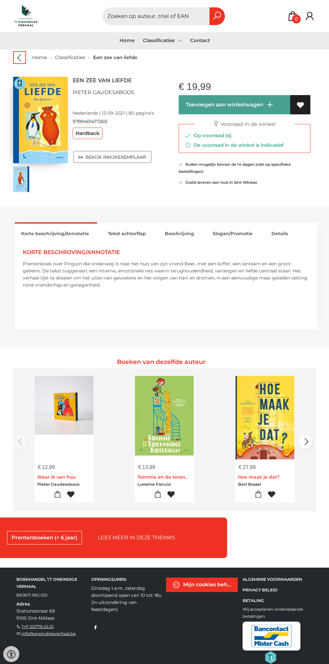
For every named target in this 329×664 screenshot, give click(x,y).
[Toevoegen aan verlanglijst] (300, 104)
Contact (200, 40)
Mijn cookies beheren (210, 584)
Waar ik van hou (56, 477)
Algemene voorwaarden (272, 579)
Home (127, 40)
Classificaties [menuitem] (159, 40)
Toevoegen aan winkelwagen (224, 105)
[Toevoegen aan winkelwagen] (57, 494)
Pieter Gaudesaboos (103, 92)
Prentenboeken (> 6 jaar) (44, 538)
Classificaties (70, 57)
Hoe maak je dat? (259, 477)
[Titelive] (270, 657)
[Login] (310, 16)
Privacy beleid (260, 590)
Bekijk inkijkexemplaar (114, 157)
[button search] (217, 16)
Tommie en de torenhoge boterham (180, 477)
